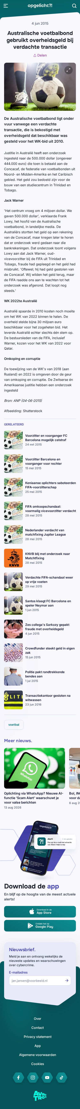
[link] (40, 5)
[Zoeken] (74, 6)
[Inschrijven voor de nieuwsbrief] (66, 980)
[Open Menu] (5, 6)
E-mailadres (18, 972)
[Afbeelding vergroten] (68, 70)
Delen (42, 55)
